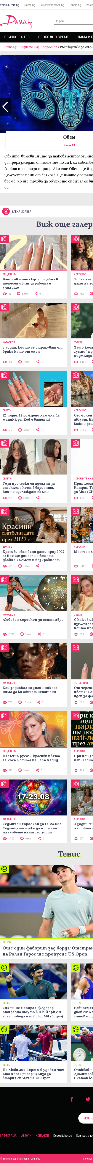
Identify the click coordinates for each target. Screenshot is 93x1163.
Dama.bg (29, 5)
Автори (26, 1135)
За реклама (8, 1135)
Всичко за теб (17, 37)
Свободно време (53, 37)
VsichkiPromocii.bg (52, 5)
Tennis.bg (75, 5)
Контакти (42, 1135)
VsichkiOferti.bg (9, 5)
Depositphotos (62, 1135)
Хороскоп (49, 47)
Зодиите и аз (29, 47)
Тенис (69, 854)
